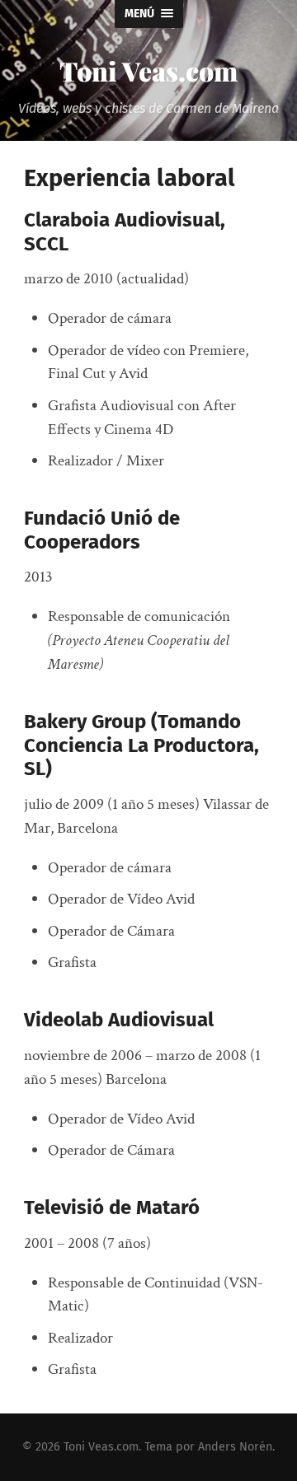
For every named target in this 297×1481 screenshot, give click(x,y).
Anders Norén (235, 1447)
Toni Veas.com (148, 70)
